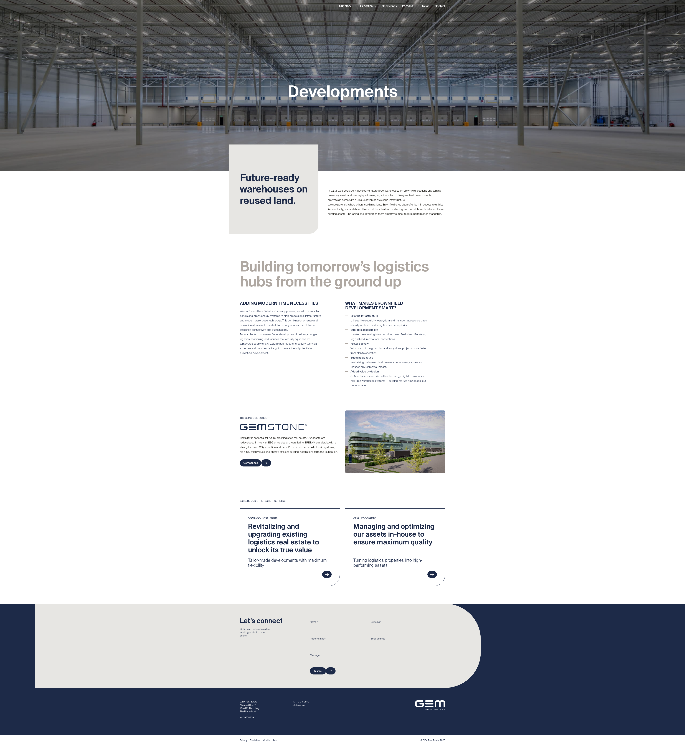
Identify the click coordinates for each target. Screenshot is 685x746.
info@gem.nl (299, 705)
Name (314, 622)
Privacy (243, 740)
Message (314, 655)
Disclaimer (255, 740)
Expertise (366, 6)
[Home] (249, 6)
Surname (376, 622)
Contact (440, 6)
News (425, 6)
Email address (379, 639)
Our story (345, 6)
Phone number (318, 639)
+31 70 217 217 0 (301, 702)
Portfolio (407, 6)
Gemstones (389, 6)
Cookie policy (270, 740)
